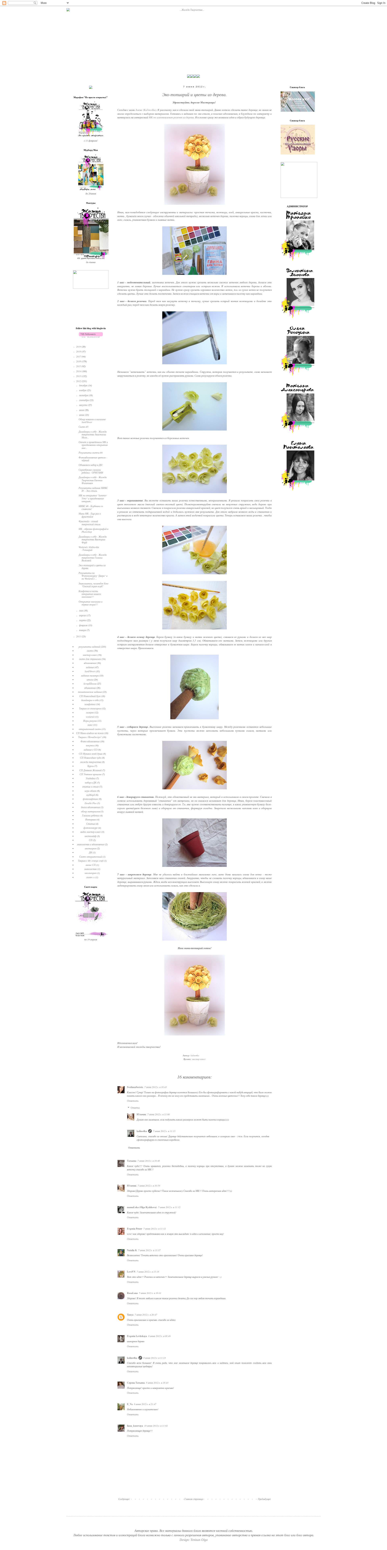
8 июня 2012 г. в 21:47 (145, 1404)
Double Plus (91, 803)
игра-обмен (90, 790)
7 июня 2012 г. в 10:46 (148, 1160)
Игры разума (90, 720)
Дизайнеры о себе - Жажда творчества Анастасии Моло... (93, 434)
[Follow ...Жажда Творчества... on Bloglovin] (91, 336)
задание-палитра (90, 675)
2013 (79, 376)
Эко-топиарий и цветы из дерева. (92, 567)
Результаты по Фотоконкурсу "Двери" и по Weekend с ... (93, 575)
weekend (90, 716)
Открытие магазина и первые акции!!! (90, 603)
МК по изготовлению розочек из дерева (171, 117)
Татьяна (131, 1160)
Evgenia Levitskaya (137, 1336)
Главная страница (193, 1499)
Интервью (90, 819)
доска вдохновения (90, 807)
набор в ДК (90, 782)
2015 (79, 366)
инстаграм (90, 848)
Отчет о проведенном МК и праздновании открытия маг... (93, 444)
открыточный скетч (90, 729)
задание (90, 667)
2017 (79, 356)
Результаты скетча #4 (91, 452)
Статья (90, 823)
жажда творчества (90, 761)
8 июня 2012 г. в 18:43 (157, 1382)
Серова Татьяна (136, 1382)
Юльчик (141, 1114)
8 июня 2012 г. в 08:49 (159, 1336)
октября (84, 395)
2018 (79, 351)
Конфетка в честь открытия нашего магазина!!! (90, 594)
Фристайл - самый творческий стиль (89, 523)
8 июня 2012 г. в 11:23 (154, 1357)
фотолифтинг (90, 798)
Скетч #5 (83, 426)
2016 (79, 361)
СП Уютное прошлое (90, 774)
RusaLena (132, 1293)
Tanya (130, 1314)
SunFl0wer (90, 671)
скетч (90, 650)
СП (90, 840)
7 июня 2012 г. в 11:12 (169, 1207)
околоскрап (90, 873)
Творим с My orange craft (90, 860)
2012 (79, 381)
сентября (84, 400)
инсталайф (90, 836)
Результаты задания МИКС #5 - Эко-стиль (93, 489)
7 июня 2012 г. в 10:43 (155, 1087)
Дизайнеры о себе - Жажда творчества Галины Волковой (93, 557)
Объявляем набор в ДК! (91, 464)
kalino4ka (142, 1131)
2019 (79, 346)
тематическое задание (90, 691)
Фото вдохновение (90, 741)
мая (81, 610)
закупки (90, 745)
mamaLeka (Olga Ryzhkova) (142, 1207)
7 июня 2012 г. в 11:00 (158, 1114)
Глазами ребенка (90, 815)
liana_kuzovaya (135, 1425)
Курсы (90, 766)
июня (82, 414)
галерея (90, 712)
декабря (83, 385)
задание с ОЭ (90, 749)
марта (83, 620)
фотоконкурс (90, 827)
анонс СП (91, 864)
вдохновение (90, 663)
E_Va (130, 1404)
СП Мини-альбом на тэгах (90, 733)
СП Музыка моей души (90, 753)
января (83, 630)
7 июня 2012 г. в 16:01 (150, 1293)
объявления (90, 687)
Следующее (124, 1499)
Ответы (135, 1107)
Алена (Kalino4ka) (145, 110)
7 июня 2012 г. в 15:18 (148, 1271)
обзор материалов (90, 811)
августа (83, 404)
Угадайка (90, 778)
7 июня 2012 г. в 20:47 (146, 1314)
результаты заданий (89, 646)
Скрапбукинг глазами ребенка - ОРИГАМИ (91, 471)
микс (90, 724)
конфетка (90, 704)
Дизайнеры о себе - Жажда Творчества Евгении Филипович (93, 480)
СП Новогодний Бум (89, 696)
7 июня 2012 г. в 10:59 (149, 1185)
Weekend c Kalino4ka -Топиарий (89, 548)
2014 (79, 371)
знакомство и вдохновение (90, 844)
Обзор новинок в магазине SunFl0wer (92, 421)
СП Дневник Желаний (90, 770)
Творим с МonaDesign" (90, 737)
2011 (79, 636)
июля (82, 410)
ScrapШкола (89, 683)
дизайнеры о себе (90, 700)
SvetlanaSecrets (135, 1087)
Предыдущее (264, 1499)
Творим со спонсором (90, 708)
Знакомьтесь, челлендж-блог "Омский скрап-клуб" (93, 585)
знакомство (90, 869)
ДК (90, 852)
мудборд (90, 794)
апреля (82, 615)
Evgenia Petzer (134, 1228)
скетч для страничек (90, 659)
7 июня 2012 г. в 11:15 (164, 1131)
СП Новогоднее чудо (90, 757)
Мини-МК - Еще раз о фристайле (90, 515)
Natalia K (132, 1250)
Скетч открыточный (90, 856)
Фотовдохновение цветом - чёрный (93, 459)
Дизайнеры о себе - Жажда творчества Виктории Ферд (93, 539)
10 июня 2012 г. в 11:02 (156, 1425)
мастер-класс (199, 1059)
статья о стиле (90, 786)
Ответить (132, 1100)
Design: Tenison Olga (194, 1540)
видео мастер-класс (90, 831)
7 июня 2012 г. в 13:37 (149, 1250)
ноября (83, 390)
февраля (83, 625)
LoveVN (131, 1271)
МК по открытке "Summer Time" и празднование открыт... (93, 498)
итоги (90, 679)
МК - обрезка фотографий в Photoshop (93, 530)
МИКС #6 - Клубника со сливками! (91, 507)
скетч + (90, 877)
